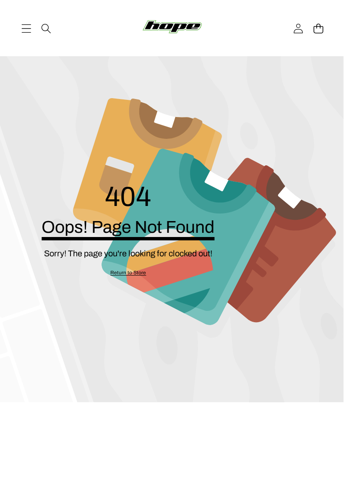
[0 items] (318, 28)
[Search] (45, 28)
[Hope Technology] (172, 28)
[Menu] (26, 28)
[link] (128, 273)
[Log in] (298, 28)
